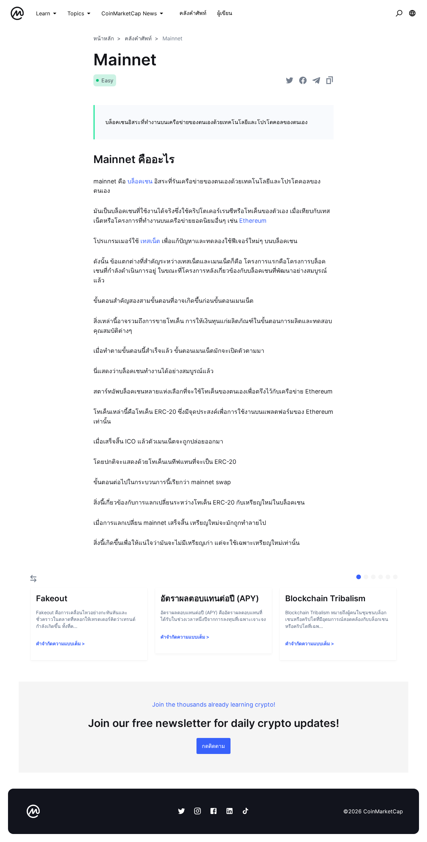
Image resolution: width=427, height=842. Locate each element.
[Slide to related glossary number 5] (395, 577)
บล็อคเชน (139, 181)
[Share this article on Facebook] (303, 80)
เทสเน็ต (150, 240)
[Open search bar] (399, 13)
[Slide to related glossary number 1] (366, 577)
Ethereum (253, 220)
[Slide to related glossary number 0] (358, 577)
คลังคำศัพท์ (138, 38)
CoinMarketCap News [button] (129, 13)
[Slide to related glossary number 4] (388, 577)
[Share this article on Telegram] (316, 80)
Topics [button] (75, 13)
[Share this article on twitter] (290, 80)
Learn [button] (43, 13)
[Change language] (412, 13)
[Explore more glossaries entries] (33, 579)
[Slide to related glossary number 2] (373, 577)
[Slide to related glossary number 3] (380, 577)
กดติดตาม (213, 746)
